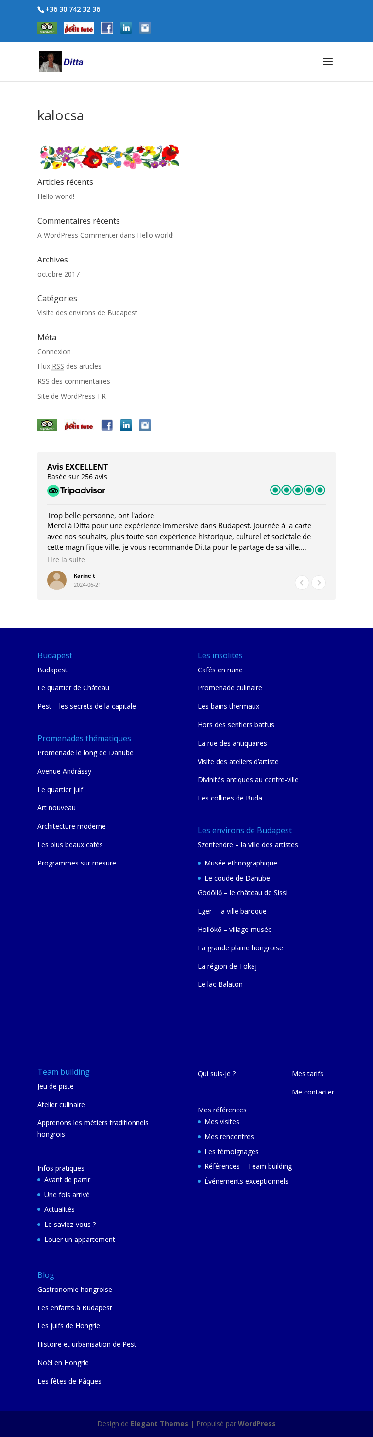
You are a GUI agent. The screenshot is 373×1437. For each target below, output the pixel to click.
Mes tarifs (307, 1073)
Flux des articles (69, 366)
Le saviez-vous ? (70, 1224)
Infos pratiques (61, 1168)
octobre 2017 (58, 273)
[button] (318, 582)
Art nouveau (56, 807)
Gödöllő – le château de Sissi (243, 892)
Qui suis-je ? (217, 1073)
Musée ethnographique (240, 862)
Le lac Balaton (220, 984)
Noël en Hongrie (63, 1362)
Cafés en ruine (220, 669)
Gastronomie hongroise (74, 1289)
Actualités (59, 1209)
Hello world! (55, 196)
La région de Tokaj (227, 966)
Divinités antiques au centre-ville (248, 779)
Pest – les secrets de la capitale (86, 706)
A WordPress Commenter (77, 235)
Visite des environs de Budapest (87, 312)
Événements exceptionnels (246, 1181)
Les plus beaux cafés (70, 844)
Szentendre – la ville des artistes (248, 844)
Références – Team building (248, 1166)
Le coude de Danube (237, 877)
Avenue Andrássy (64, 771)
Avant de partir (67, 1179)
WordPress (257, 1423)
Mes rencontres (229, 1136)
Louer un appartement (79, 1239)
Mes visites (221, 1121)
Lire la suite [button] (66, 559)
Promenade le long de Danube (85, 752)
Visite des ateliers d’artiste (238, 761)
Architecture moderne (71, 826)
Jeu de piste (55, 1086)
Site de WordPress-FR (71, 396)
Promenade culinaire (230, 687)
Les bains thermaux (228, 706)
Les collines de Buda (230, 797)
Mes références (222, 1109)
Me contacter (313, 1091)
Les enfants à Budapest (74, 1307)
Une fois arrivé (67, 1194)
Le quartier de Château (73, 687)
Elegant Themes (159, 1423)
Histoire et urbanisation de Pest (86, 1344)
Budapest (52, 669)
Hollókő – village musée (235, 929)
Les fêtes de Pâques (69, 1381)
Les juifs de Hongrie (68, 1325)
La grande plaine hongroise (240, 947)
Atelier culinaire (61, 1104)
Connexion (54, 351)
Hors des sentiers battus (236, 724)
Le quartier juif (60, 789)
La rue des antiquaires (232, 743)
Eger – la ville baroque (232, 910)
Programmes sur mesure (76, 862)
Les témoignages (231, 1151)
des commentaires (73, 381)
